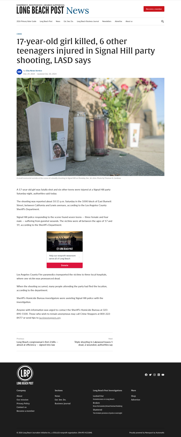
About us (129, 21)
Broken (107, 404)
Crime (19, 34)
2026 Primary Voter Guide (26, 21)
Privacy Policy (23, 403)
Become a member (154, 8)
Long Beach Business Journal (88, 21)
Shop (133, 396)
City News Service (34, 70)
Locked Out (103, 397)
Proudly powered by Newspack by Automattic (146, 432)
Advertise (118, 21)
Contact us (22, 407)
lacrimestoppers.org (49, 317)
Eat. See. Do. (68, 21)
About (19, 396)
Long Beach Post (46, 21)
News (58, 21)
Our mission (22, 400)
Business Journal (63, 403)
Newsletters (106, 21)
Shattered (107, 411)
